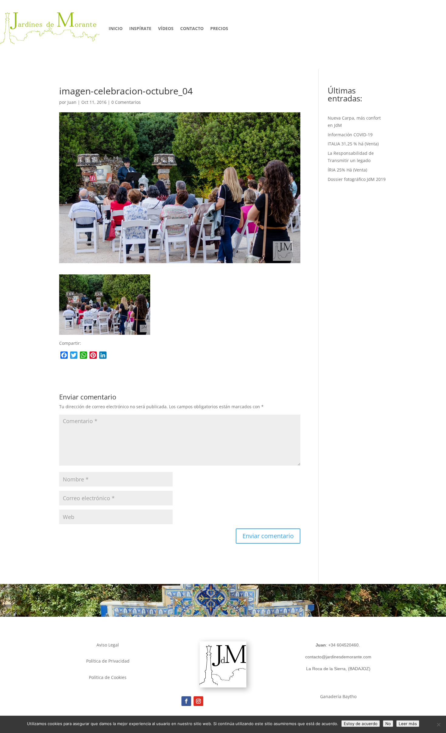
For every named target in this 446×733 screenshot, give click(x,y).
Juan (71, 102)
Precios (219, 28)
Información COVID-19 (350, 134)
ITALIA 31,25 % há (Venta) (353, 144)
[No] (438, 724)
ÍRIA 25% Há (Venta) (347, 170)
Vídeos (166, 28)
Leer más (408, 723)
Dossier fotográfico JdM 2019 (357, 179)
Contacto (192, 28)
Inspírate (140, 28)
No (388, 723)
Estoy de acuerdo (360, 723)
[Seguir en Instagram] (198, 701)
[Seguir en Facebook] (186, 701)
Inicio (116, 28)
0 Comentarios (126, 102)
